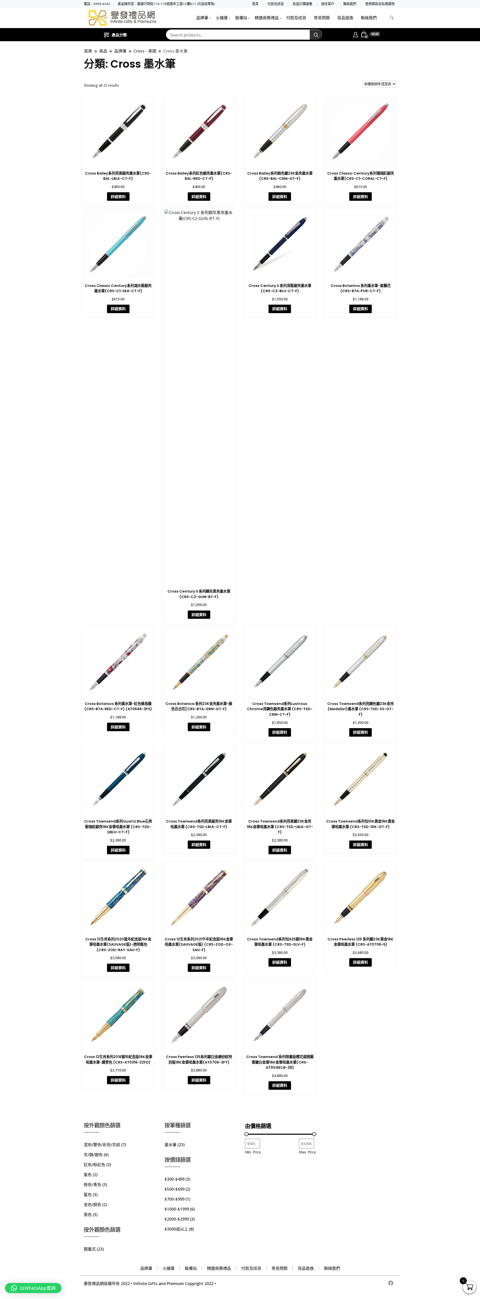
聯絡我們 (349, 3)
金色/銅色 (92, 1204)
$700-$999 (174, 1199)
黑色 (88, 1214)
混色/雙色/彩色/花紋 (102, 1144)
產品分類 (119, 34)
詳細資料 (118, 196)
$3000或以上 (176, 1229)
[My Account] (355, 34)
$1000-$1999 (176, 1209)
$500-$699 (174, 1189)
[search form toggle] (391, 17)
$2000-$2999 (176, 1219)
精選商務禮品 (267, 18)
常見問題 (322, 18)
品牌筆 (202, 18)
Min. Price (253, 1152)
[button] (33, 1288)
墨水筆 (170, 1144)
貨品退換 (345, 18)
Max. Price (307, 1152)
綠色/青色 (92, 1184)
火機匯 (222, 18)
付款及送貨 (276, 3)
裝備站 (241, 18)
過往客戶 (327, 3)
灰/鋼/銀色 (93, 1154)
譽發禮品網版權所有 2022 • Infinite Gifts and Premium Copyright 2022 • (150, 1283)
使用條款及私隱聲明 (379, 3)
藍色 (88, 1194)
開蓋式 (90, 1249)
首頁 (255, 3)
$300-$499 (174, 1179)
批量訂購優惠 (302, 3)
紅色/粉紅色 (94, 1164)
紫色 (88, 1174)
